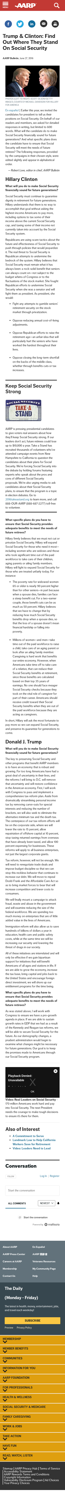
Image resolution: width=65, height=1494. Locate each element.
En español (12, 110)
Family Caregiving (17, 1416)
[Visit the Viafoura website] (52, 1224)
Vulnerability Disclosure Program (23, 1480)
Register (54, 1175)
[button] (7, 5)
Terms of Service (50, 1468)
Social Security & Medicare (24, 1407)
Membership (12, 1339)
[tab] (17, 1203)
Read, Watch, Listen (17, 1455)
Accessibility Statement (18, 1471)
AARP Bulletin (11, 58)
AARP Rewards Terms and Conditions (26, 1474)
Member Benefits (15, 1348)
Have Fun (9, 1445)
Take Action (12, 1436)
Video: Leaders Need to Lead (32, 1148)
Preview (9, 1327)
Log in (43, 1175)
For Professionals (17, 1387)
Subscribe (32, 1320)
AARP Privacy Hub (26, 1468)
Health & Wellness (17, 1397)
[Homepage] (27, 5)
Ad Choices (52, 1480)
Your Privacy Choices (17, 1483)
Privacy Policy (24, 1327)
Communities (12, 1358)
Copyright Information (17, 1477)
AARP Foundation (16, 1377)
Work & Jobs (12, 1426)
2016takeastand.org (17, 499)
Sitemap (8, 1468)
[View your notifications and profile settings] (58, 1203)
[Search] (59, 5)
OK (32, 1091)
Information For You (19, 1368)
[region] (32, 1199)
